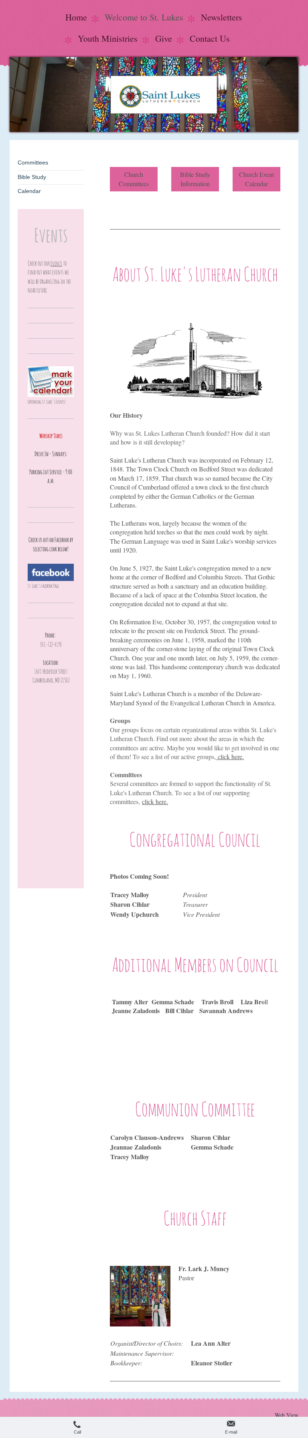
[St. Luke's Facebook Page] (51, 572)
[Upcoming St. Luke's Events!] (51, 381)
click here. (155, 801)
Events (56, 263)
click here (230, 756)
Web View (286, 1415)
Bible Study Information (195, 178)
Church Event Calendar (256, 178)
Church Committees (134, 178)
